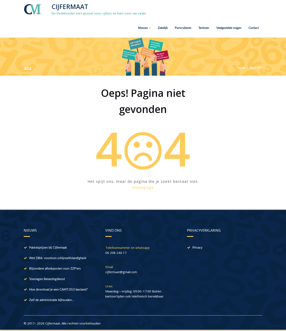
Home (241, 67)
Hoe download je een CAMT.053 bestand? (58, 289)
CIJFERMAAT (70, 6)
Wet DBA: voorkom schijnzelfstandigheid (57, 258)
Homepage (143, 187)
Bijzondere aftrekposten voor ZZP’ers (55, 268)
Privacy (197, 247)
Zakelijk (163, 28)
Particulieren (183, 28)
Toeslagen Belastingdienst (47, 279)
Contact (254, 28)
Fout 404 (256, 67)
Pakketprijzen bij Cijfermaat (48, 247)
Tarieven (203, 28)
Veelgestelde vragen (228, 28)
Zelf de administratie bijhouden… (51, 300)
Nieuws (143, 28)
